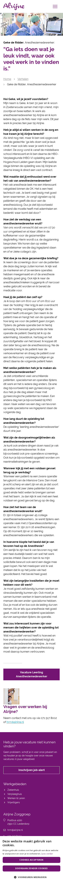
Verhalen (22, 79)
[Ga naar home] (13, 6)
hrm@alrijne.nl (15, 722)
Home (7, 79)
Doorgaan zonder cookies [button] (31, 868)
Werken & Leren (16, 798)
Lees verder (47, 853)
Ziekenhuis (13, 790)
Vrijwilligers (13, 802)
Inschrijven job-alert (31, 770)
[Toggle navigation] (55, 6)
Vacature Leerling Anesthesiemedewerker (31, 674)
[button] (31, 877)
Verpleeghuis (14, 794)
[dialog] (31, 859)
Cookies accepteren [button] (31, 859)
